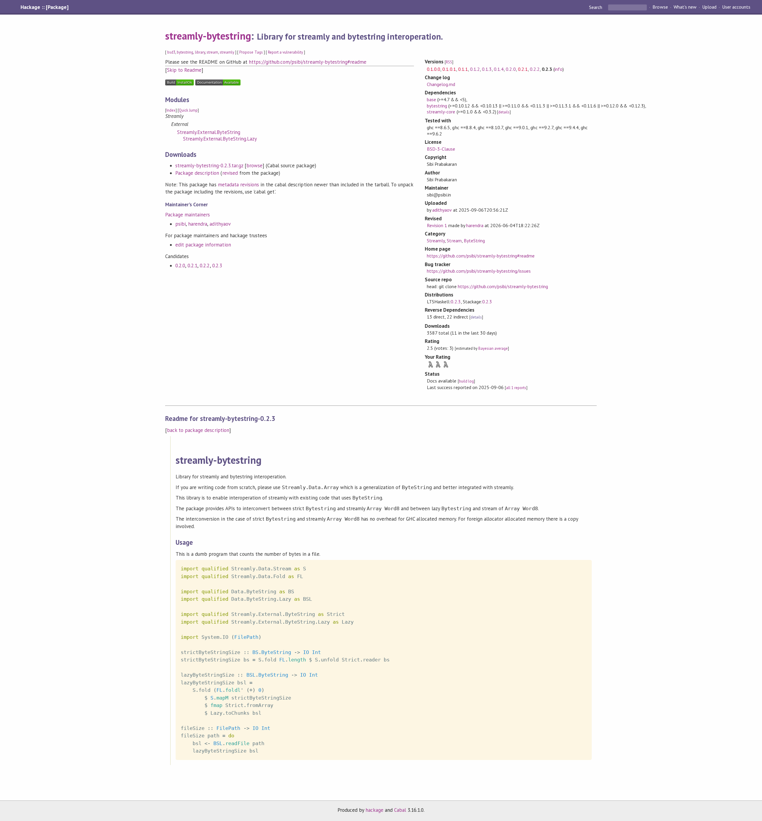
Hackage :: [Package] (44, 7)
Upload (709, 7)
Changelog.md (441, 84)
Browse (660, 7)
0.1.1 (463, 69)
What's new (685, 7)
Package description (197, 173)
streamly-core (441, 112)
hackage (374, 810)
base (431, 99)
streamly (227, 52)
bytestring (185, 52)
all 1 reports (516, 387)
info (559, 69)
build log (466, 381)
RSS (449, 62)
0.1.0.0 (433, 69)
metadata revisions (238, 184)
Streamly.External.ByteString (208, 132)
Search (596, 7)
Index (171, 110)
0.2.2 (205, 265)
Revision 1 (437, 225)
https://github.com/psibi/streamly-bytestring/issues (479, 271)
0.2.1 (192, 265)
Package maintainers (187, 214)
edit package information (203, 244)
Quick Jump (188, 110)
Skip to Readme (184, 70)
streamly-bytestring (208, 35)
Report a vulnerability (285, 52)
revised (230, 173)
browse (254, 165)
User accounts (736, 7)
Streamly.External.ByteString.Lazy (220, 138)
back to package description (198, 430)
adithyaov (220, 224)
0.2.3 (217, 265)
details (504, 112)
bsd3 (171, 52)
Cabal (400, 810)
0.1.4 (499, 69)
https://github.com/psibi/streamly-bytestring (503, 286)
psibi (180, 224)
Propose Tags (251, 52)
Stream (454, 241)
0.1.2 (475, 69)
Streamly (436, 241)
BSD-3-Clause (441, 149)
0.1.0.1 (449, 69)
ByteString (474, 241)
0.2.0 (180, 265)
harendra (197, 224)
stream (212, 52)
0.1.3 (487, 69)
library (200, 52)
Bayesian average (493, 348)
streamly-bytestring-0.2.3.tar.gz (209, 165)
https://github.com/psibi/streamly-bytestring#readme (307, 62)
